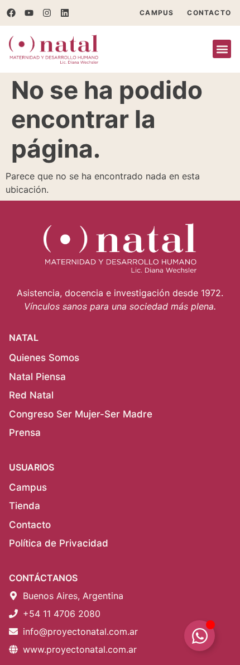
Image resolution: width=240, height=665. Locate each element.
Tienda (24, 505)
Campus (157, 12)
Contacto (209, 12)
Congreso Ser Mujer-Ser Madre (80, 414)
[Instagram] (47, 13)
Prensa (25, 432)
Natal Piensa (37, 376)
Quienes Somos (44, 357)
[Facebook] (11, 13)
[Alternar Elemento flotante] (199, 635)
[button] (222, 49)
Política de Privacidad (58, 543)
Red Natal (31, 395)
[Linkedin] (64, 13)
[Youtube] (29, 13)
